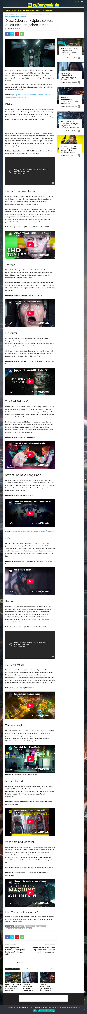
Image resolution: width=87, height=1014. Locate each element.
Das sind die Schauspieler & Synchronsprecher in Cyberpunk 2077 (29, 987)
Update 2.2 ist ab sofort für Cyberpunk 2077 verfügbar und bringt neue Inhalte (13, 987)
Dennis (10, 28)
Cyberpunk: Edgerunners (26, 10)
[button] (80, 10)
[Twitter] (78, 1)
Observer (28, 928)
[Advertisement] (30, 126)
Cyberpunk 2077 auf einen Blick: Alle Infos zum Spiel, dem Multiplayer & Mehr (69, 149)
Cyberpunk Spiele (29, 926)
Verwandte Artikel (12, 969)
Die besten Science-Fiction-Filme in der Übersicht (32, 531)
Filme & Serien (47, 10)
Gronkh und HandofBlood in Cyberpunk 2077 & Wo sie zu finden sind (47, 987)
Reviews (38, 10)
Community (12, 14)
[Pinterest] (17, 34)
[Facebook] (72, 1)
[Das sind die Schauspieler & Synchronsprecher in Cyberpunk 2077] (30, 977)
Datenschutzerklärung (46, 1011)
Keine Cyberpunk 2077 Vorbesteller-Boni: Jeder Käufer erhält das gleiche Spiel (15, 950)
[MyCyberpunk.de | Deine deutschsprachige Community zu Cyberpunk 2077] (43, 5)
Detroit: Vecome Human (12, 928)
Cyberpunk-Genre (41, 926)
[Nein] (84, 1009)
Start (6, 14)
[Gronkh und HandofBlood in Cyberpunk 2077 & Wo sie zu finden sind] (47, 977)
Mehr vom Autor (26, 969)
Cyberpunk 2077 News (19, 16)
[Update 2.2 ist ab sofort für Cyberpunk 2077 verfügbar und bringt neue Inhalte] (13, 977)
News (8, 10)
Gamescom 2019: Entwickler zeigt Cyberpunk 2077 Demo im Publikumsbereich (44, 949)
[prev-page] (51, 969)
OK (35, 1011)
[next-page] (54, 969)
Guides (14, 10)
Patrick (63, 58)
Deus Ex (23, 928)
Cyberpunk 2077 (19, 926)
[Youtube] (82, 1)
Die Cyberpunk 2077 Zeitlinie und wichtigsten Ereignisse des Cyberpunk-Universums (70, 125)
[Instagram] (75, 1)
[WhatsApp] (22, 34)
